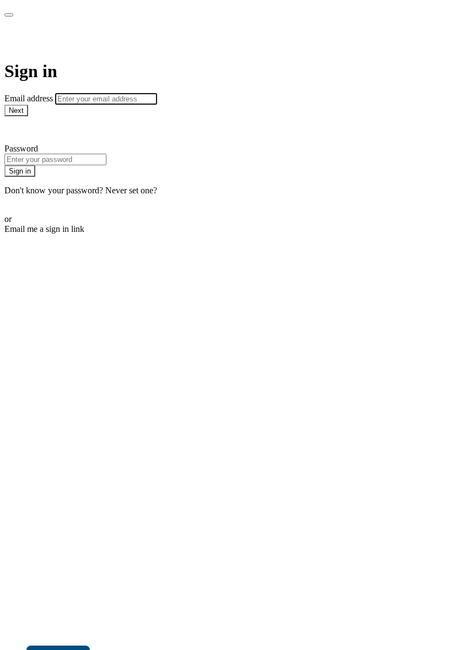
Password (21, 148)
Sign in (20, 171)
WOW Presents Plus (80, 38)
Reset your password (40, 200)
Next (16, 110)
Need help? (24, 129)
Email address (29, 98)
